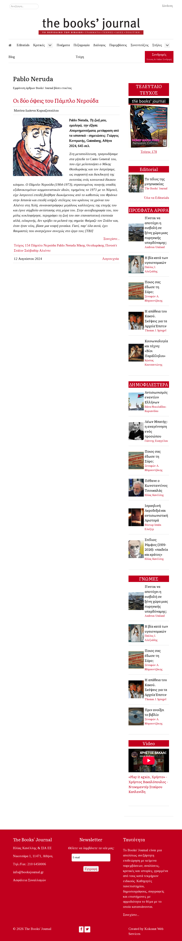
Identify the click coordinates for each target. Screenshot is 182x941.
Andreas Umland (155, 247)
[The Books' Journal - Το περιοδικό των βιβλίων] (91, 25)
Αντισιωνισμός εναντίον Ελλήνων (156, 397)
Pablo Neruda (66, 245)
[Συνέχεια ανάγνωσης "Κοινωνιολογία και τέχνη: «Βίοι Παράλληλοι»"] (136, 352)
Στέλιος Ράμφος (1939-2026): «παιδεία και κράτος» (156, 547)
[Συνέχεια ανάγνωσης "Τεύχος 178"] (149, 122)
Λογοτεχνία (110, 259)
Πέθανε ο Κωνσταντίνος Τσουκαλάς (156, 485)
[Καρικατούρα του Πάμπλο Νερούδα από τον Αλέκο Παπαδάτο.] (39, 146)
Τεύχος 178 (149, 152)
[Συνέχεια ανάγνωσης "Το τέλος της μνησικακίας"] (136, 183)
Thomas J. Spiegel (155, 330)
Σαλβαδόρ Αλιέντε (37, 250)
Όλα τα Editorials (156, 198)
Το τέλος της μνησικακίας (155, 181)
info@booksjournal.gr (28, 872)
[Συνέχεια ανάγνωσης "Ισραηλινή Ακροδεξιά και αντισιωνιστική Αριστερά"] (136, 517)
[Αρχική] (12, 45)
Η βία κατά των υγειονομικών (156, 260)
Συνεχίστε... (111, 239)
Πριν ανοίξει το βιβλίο (154, 712)
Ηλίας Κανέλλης (154, 495)
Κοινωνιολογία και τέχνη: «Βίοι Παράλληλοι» (156, 348)
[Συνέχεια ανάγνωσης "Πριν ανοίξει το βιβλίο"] (136, 716)
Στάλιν (18, 250)
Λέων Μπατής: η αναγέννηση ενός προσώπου (156, 429)
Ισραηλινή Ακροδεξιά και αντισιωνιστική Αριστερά (156, 513)
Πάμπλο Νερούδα (43, 245)
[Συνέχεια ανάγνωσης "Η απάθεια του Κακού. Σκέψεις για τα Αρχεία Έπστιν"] (136, 320)
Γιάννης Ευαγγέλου (156, 440)
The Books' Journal (156, 188)
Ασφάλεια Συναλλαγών (29, 880)
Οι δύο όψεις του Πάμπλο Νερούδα (56, 100)
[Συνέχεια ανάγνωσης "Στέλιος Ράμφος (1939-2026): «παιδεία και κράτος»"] (136, 549)
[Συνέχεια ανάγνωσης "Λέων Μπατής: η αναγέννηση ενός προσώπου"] (136, 431)
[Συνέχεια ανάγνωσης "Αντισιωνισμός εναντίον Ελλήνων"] (136, 401)
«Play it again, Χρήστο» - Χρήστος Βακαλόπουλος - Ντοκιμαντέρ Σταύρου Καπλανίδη (148, 784)
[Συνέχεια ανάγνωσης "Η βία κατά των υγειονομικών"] (136, 264)
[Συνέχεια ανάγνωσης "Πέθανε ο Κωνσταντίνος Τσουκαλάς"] (136, 487)
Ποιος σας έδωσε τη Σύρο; (153, 286)
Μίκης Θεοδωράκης (91, 245)
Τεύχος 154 (22, 245)
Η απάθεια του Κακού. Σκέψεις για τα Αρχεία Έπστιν (156, 318)
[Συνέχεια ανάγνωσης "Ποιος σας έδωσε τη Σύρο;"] (136, 291)
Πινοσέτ (111, 245)
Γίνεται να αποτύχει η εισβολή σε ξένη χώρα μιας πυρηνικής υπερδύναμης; (156, 230)
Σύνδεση (167, 5)
